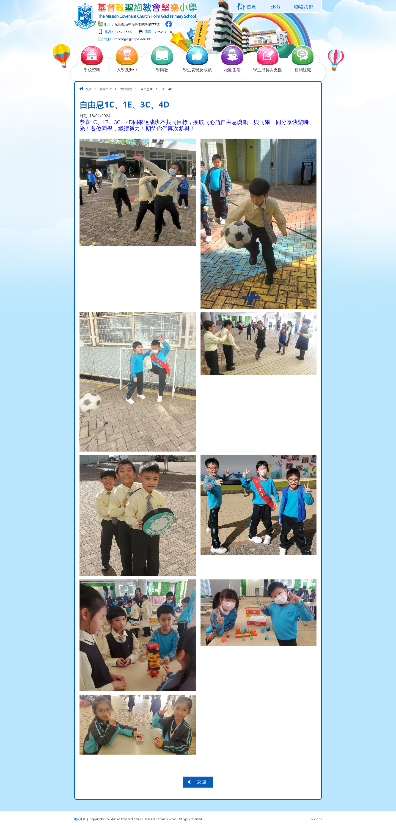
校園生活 (232, 69)
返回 (201, 782)
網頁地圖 (79, 819)
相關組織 (302, 69)
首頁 (88, 89)
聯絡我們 (303, 6)
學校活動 (126, 89)
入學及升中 (127, 69)
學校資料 (92, 69)
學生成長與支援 (267, 69)
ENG (275, 6)
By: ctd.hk (316, 819)
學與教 (162, 69)
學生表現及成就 (197, 69)
